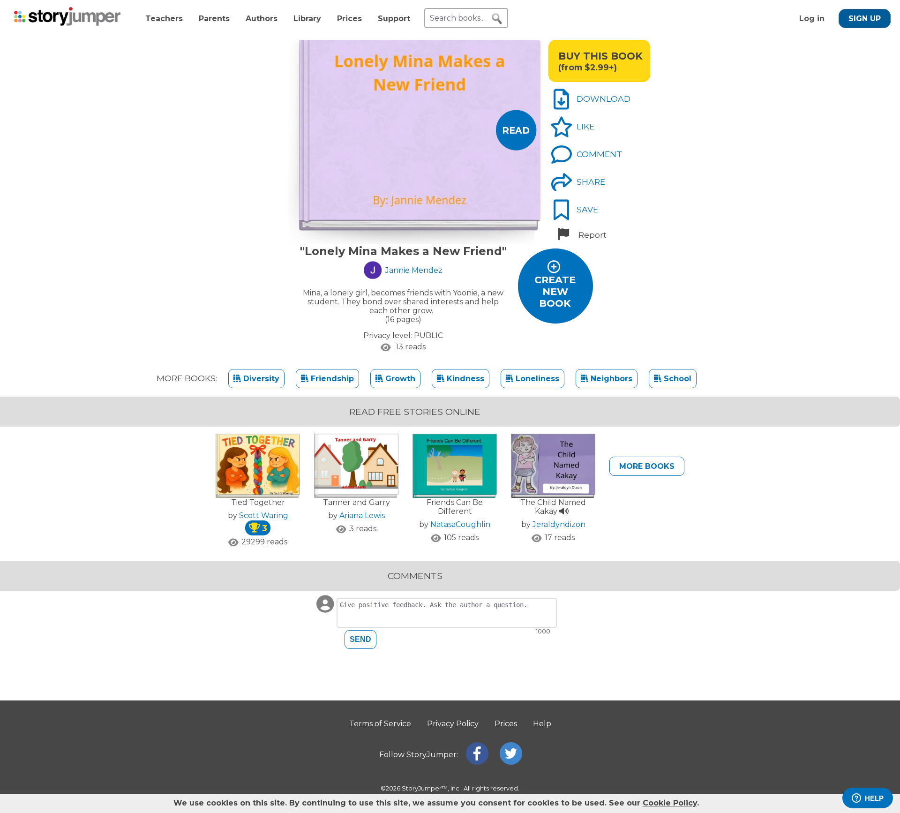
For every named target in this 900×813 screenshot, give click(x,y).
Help (542, 723)
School (676, 378)
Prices (349, 18)
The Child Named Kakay (553, 507)
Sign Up (864, 18)
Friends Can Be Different (455, 507)
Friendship (331, 378)
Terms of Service (380, 723)
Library (307, 18)
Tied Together (258, 502)
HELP (874, 798)
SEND (360, 639)
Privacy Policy (453, 723)
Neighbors (610, 378)
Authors (262, 18)
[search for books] (496, 18)
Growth (399, 378)
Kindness (464, 378)
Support (394, 18)
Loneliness (536, 378)
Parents (214, 18)
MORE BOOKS (647, 466)
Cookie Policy (670, 802)
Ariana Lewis (362, 515)
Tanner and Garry (356, 502)
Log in (812, 18)
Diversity (260, 378)
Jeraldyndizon (558, 524)
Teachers (164, 18)
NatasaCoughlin (460, 524)
